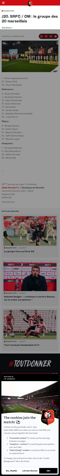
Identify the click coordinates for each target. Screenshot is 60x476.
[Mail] (56, 36)
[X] (46, 36)
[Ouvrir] (3, 2)
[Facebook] (51, 36)
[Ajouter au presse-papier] (41, 36)
